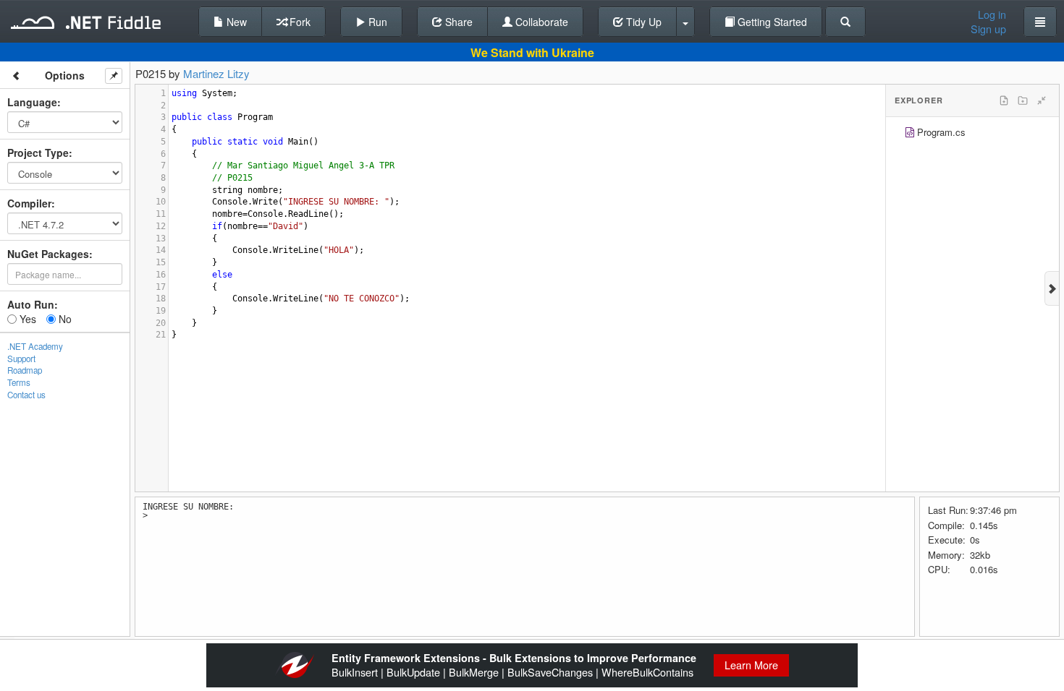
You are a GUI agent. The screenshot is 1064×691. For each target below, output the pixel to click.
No (64, 319)
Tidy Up (642, 21)
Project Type (38, 152)
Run (376, 21)
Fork (299, 21)
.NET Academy (35, 346)
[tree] (972, 134)
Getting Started (771, 21)
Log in (992, 14)
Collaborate (540, 21)
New (235, 21)
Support (21, 358)
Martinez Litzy (216, 73)
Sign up (988, 29)
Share (457, 21)
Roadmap (24, 370)
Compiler (29, 203)
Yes (26, 319)
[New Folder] (1022, 100)
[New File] (1004, 100)
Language (32, 102)
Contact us (26, 394)
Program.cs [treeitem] (941, 132)
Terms (18, 382)
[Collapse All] (1041, 100)
